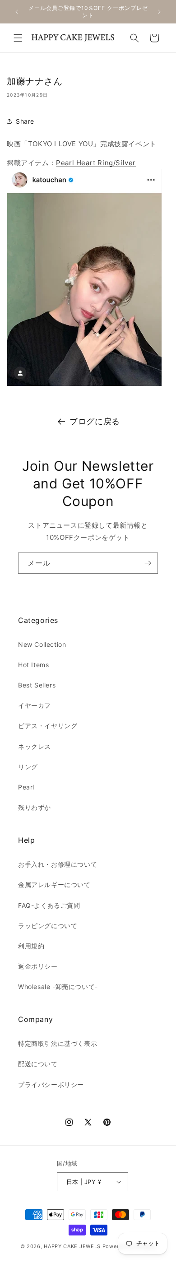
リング (28, 767)
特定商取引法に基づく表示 (57, 1043)
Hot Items (33, 665)
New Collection (42, 644)
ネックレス (34, 746)
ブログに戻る (94, 421)
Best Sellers (37, 685)
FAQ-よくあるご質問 (49, 905)
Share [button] (25, 121)
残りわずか (34, 807)
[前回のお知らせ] (17, 12)
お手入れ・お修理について (57, 864)
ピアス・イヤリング (47, 725)
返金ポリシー (38, 966)
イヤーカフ (34, 705)
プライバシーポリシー (51, 1084)
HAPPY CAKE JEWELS (72, 1246)
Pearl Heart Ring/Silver (96, 162)
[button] (18, 38)
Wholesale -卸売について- (58, 986)
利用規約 (31, 946)
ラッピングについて (47, 925)
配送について (38, 1064)
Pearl (26, 787)
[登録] (147, 563)
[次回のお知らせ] (159, 12)
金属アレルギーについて (54, 884)
